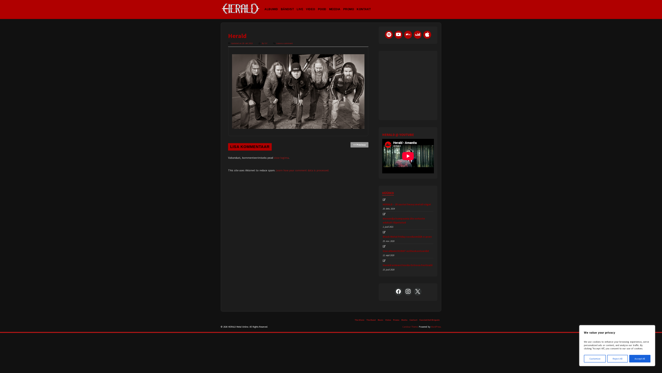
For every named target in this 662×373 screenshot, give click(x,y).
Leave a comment (284, 43)
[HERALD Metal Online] (241, 12)
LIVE (300, 6)
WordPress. (436, 326)
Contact (413, 320)
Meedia (335, 6)
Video (311, 6)
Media (404, 320)
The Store (359, 320)
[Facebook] (398, 292)
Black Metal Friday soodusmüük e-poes (407, 236)
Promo (348, 6)
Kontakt (363, 6)
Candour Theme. (410, 326)
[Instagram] (408, 292)
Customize (594, 358)
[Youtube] (398, 35)
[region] (617, 345)
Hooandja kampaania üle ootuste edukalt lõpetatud (404, 220)
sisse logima (281, 157)
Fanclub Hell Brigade (429, 320)
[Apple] (427, 35)
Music (380, 320)
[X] (418, 292)
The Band (371, 320)
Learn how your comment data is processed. (302, 170)
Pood (322, 6)
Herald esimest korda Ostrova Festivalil (408, 265)
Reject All (617, 358)
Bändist (287, 6)
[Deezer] (418, 35)
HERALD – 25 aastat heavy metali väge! (407, 204)
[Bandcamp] (408, 35)
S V (266, 43)
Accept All (640, 358)
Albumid (271, 6)
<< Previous (359, 145)
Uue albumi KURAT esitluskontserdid (406, 251)
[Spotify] (389, 35)
